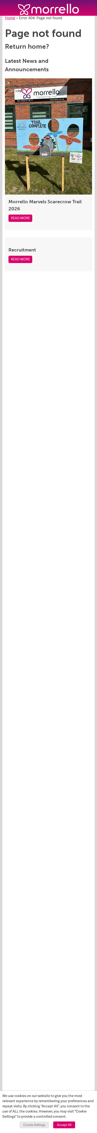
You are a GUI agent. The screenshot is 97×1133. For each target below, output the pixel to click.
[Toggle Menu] (8, 8)
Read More (20, 218)
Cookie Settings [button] (34, 1125)
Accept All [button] (64, 1125)
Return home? (27, 46)
